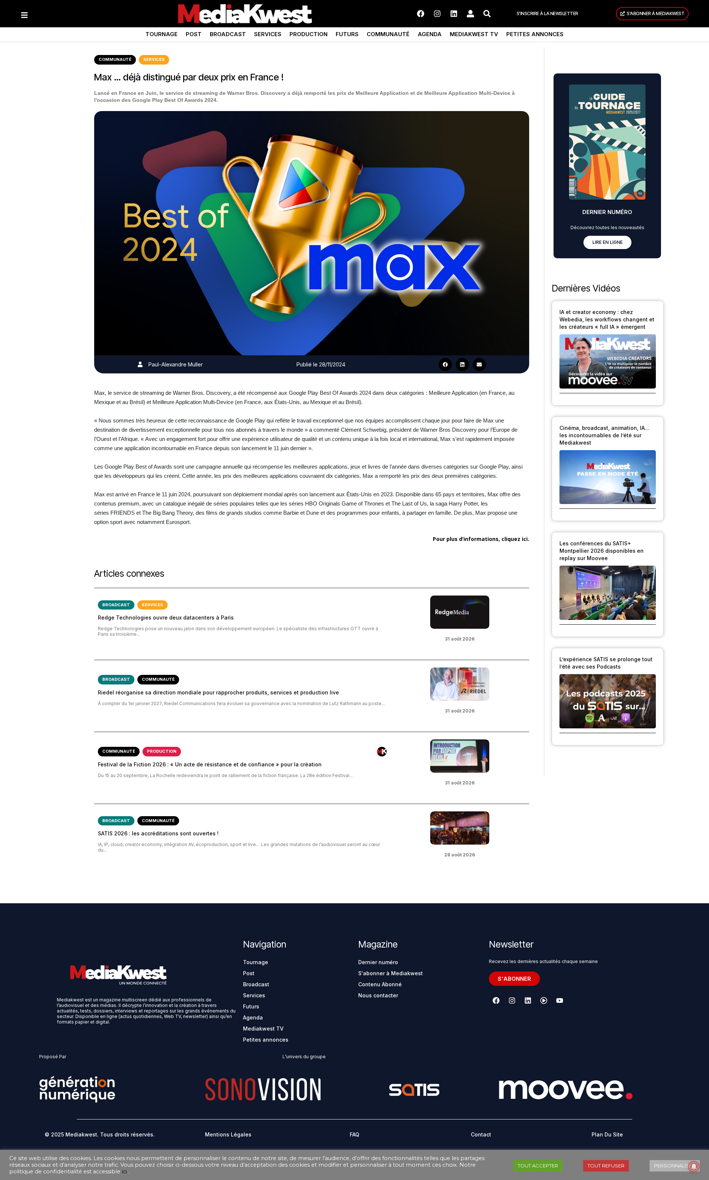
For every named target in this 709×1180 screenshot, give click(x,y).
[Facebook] (420, 13)
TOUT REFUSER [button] (606, 1166)
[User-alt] (470, 13)
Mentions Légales (228, 1134)
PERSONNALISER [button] (674, 1166)
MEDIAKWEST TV (474, 34)
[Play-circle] (544, 1000)
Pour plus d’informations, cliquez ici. (481, 538)
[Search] (487, 13)
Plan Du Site (607, 1134)
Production (309, 34)
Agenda (430, 34)
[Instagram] (437, 13)
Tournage (161, 34)
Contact (481, 1134)
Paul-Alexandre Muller (175, 364)
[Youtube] (559, 1000)
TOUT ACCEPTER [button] (538, 1166)
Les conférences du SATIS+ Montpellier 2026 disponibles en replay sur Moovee (601, 550)
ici (124, 1171)
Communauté (388, 34)
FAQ (354, 1134)
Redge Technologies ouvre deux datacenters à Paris (166, 617)
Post (194, 34)
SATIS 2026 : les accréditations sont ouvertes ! (158, 833)
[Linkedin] (453, 13)
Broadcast (228, 34)
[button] (445, 364)
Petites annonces (535, 34)
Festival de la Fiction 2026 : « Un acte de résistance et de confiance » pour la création (210, 764)
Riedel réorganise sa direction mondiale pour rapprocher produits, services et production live (218, 692)
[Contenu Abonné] (382, 751)
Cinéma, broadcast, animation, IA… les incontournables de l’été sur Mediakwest (604, 435)
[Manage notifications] (694, 1167)
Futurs (347, 34)
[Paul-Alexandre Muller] (140, 364)
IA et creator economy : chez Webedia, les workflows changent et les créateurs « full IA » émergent (606, 319)
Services (267, 34)
